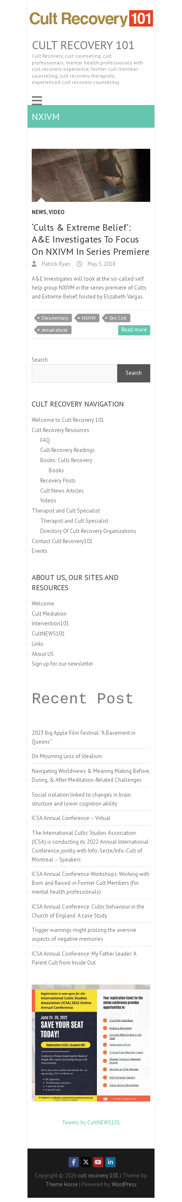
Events (39, 551)
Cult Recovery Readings (67, 450)
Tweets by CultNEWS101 (91, 1122)
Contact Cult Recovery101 (62, 541)
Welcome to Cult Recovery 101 (68, 420)
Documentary (54, 318)
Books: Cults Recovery (66, 460)
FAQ (45, 440)
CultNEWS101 (48, 633)
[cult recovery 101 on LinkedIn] (110, 1162)
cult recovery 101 (83, 45)
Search (40, 359)
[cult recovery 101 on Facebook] (74, 1162)
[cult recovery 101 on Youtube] (98, 1162)
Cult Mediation (49, 613)
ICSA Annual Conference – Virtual (71, 818)
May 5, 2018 (101, 264)
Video (56, 212)
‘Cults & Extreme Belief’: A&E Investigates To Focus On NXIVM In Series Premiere (90, 239)
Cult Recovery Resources (60, 430)
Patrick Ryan (55, 264)
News (39, 212)
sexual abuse (54, 330)
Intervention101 (50, 623)
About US (43, 654)
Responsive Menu (37, 100)
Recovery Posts (58, 480)
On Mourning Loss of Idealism (67, 756)
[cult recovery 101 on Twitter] (86, 1162)
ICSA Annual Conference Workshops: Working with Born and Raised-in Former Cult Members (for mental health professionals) (90, 882)
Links (38, 643)
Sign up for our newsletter (62, 663)
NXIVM (89, 318)
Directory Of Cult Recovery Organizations (88, 531)
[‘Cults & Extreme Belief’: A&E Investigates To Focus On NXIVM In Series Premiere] (91, 175)
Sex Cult (118, 318)
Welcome (43, 603)
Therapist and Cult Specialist (66, 510)
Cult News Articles (62, 490)
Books (56, 470)
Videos (48, 500)
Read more (134, 329)
